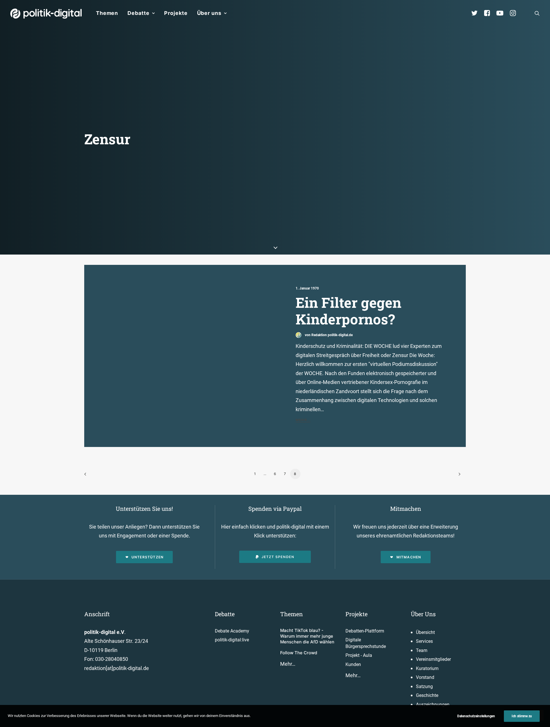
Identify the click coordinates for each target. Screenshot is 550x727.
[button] (537, 13)
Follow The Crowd (298, 652)
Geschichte (427, 695)
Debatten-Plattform (364, 631)
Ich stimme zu (522, 716)
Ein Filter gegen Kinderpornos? (348, 310)
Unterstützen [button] (147, 557)
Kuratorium (427, 668)
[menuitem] (107, 13)
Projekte (175, 13)
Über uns (209, 13)
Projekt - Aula (358, 655)
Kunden (353, 664)
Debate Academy (232, 631)
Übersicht (425, 632)
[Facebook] (489, 13)
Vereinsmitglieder (433, 659)
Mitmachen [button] (408, 557)
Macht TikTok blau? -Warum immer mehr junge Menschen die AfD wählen (307, 636)
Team (421, 650)
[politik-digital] (46, 14)
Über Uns (423, 614)
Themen (107, 13)
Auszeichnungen (432, 704)
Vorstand (425, 677)
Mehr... (303, 420)
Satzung (424, 686)
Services (424, 641)
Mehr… (287, 664)
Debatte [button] (138, 13)
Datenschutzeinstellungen (476, 716)
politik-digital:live (232, 640)
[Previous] (92, 476)
